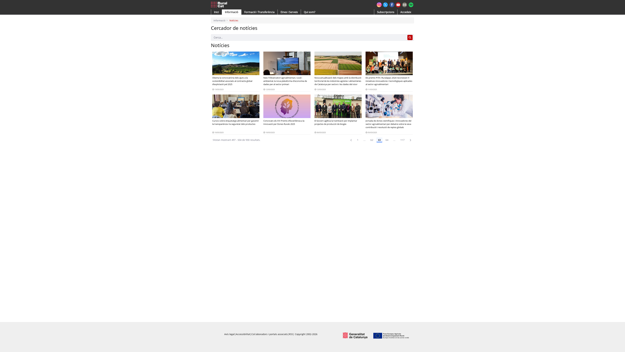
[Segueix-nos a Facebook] (391, 4)
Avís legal (229, 334)
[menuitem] (259, 12)
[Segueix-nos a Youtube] (398, 4)
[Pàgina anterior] (351, 140)
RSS (291, 334)
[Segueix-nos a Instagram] (379, 4)
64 (387, 139)
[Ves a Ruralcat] (219, 4)
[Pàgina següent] (410, 140)
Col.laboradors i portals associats (269, 334)
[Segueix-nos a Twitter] (385, 4)
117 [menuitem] (402, 139)
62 (371, 139)
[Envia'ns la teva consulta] (404, 4)
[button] (216, 12)
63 (379, 139)
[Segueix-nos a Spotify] (410, 4)
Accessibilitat (243, 334)
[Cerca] (410, 37)
